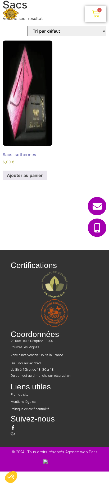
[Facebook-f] (13, 427)
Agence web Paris (81, 452)
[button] (52, 14)
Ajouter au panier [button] (25, 175)
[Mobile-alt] (97, 228)
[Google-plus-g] (13, 434)
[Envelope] (97, 206)
